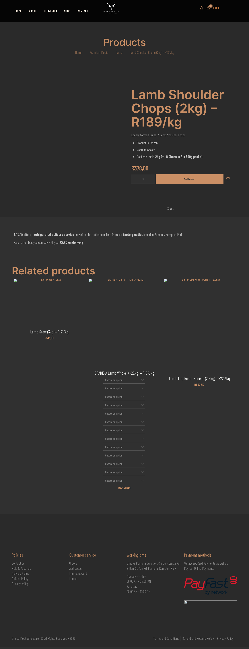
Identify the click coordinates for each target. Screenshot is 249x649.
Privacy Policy (225, 638)
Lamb (119, 52)
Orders (73, 563)
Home (78, 52)
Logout (73, 578)
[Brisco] (123, 8)
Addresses (75, 568)
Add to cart (190, 179)
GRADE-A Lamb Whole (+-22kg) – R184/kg (124, 373)
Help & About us (21, 568)
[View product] (79, 292)
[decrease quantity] (135, 179)
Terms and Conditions (166, 638)
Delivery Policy (20, 573)
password (81, 573)
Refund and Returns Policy (198, 638)
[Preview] (79, 307)
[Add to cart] (79, 284)
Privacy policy (20, 583)
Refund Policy (20, 578)
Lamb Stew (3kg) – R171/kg (49, 331)
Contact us (18, 563)
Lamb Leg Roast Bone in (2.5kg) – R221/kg (199, 378)
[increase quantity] (151, 179)
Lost (72, 573)
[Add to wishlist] (79, 300)
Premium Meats (99, 52)
